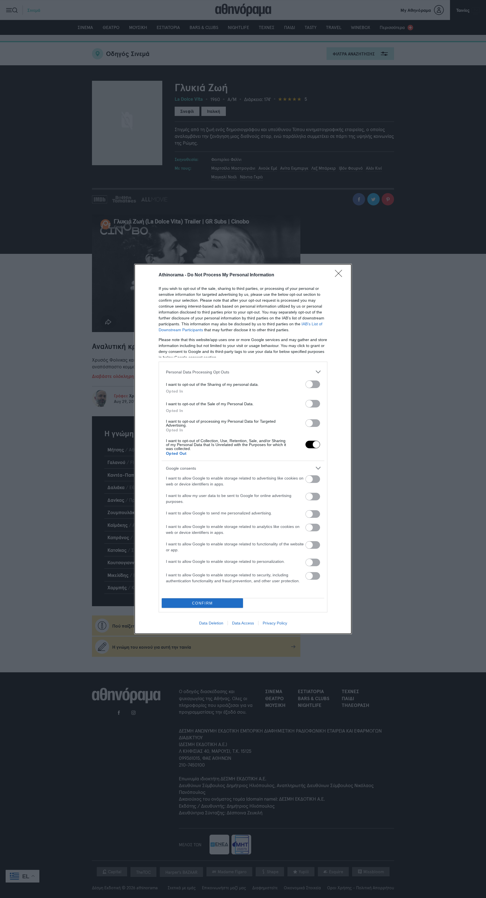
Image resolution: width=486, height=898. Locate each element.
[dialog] (243, 449)
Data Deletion (211, 623)
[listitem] (243, 372)
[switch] (312, 384)
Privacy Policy (275, 623)
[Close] (340, 275)
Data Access (243, 623)
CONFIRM (202, 603)
